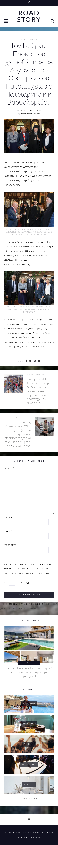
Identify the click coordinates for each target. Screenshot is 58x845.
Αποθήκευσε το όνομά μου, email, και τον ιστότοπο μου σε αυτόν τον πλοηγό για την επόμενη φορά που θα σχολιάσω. (28, 568)
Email (8, 531)
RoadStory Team (30, 113)
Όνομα (9, 517)
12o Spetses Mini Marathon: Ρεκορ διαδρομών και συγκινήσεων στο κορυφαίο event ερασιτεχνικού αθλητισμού (38, 391)
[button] (6, 21)
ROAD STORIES (29, 39)
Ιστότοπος (10, 545)
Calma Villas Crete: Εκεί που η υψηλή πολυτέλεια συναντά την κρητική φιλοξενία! (29, 672)
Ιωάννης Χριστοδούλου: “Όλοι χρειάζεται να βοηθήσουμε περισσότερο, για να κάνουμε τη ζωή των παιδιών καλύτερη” (17, 434)
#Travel (29, 662)
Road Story (29, 16)
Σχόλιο (9, 468)
